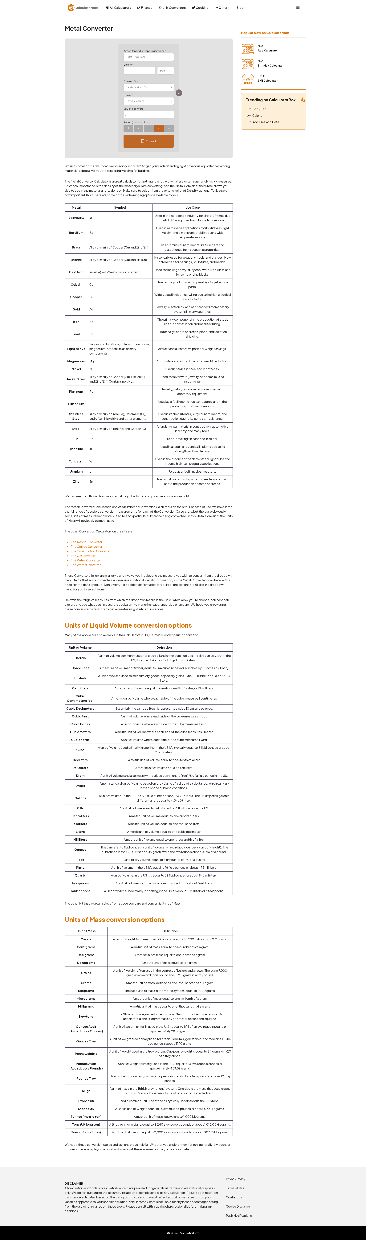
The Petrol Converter (86, 560)
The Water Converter (86, 565)
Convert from (131, 81)
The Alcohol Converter (86, 542)
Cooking (202, 8)
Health (262, 75)
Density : (128, 64)
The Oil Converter (83, 556)
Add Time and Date (265, 122)
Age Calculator (268, 50)
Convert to (130, 94)
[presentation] (248, 49)
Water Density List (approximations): (145, 50)
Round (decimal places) (138, 122)
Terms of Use (235, 1188)
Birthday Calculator (271, 65)
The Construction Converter (91, 551)
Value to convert (133, 108)
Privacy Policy (235, 1179)
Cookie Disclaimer (238, 1206)
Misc (260, 45)
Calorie (257, 115)
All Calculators (120, 8)
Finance (146, 8)
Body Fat (259, 109)
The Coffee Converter (86, 546)
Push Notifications (239, 1215)
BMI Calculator (268, 80)
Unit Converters (174, 8)
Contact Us (234, 1197)
